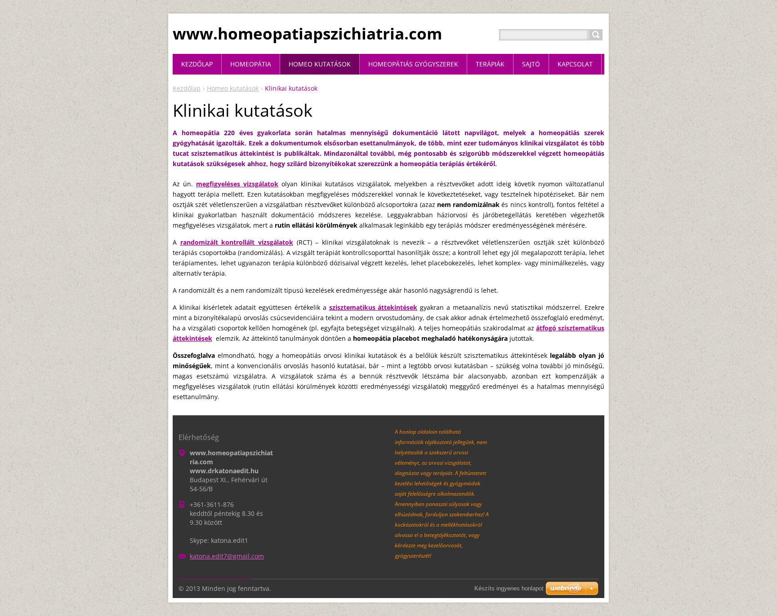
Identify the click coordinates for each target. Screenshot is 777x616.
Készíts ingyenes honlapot (509, 588)
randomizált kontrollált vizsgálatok (236, 242)
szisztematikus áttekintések (373, 307)
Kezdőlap (187, 88)
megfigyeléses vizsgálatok (237, 184)
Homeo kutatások (233, 88)
